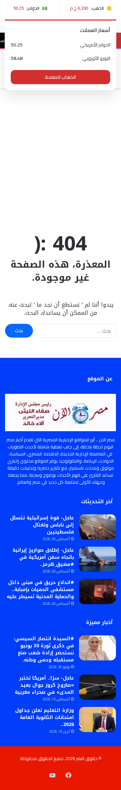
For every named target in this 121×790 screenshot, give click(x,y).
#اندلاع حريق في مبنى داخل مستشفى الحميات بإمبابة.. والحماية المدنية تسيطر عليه (40, 589)
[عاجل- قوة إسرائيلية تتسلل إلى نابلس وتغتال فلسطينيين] (97, 527)
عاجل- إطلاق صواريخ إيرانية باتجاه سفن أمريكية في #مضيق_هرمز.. (43, 557)
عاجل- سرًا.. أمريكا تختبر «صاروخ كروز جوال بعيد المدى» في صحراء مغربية (44, 685)
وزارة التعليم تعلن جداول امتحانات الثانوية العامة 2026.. (44, 717)
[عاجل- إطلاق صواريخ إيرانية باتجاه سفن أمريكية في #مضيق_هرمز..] (97, 559)
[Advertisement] (60, 158)
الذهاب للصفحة (60, 77)
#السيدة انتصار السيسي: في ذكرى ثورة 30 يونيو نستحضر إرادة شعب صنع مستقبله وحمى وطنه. (44, 649)
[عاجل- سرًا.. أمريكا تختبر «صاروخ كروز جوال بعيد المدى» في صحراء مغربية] (97, 687)
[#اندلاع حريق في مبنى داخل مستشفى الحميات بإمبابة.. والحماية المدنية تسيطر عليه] (97, 591)
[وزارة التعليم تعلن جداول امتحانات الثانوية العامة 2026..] (97, 719)
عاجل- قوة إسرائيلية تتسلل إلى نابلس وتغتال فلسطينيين (42, 525)
